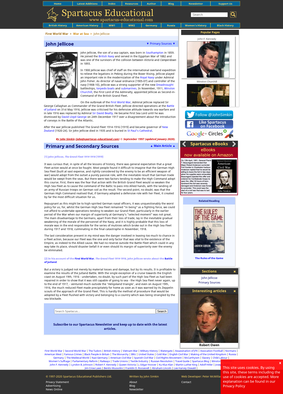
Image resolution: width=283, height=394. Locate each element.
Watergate (166, 350)
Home (57, 3)
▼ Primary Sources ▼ (160, 43)
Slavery (206, 357)
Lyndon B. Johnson (82, 364)
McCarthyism (191, 357)
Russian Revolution (162, 361)
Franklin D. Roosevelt (137, 368)
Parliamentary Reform (85, 361)
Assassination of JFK (186, 350)
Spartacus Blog (200, 361)
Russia (171, 25)
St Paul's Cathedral (139, 130)
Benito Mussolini (113, 368)
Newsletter (196, 3)
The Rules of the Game (209, 258)
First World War (121, 102)
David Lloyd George (74, 117)
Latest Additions (87, 3)
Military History (149, 350)
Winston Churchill (207, 81)
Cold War (162, 354)
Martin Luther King (186, 364)
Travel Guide (182, 361)
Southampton (154, 52)
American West (53, 354)
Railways (105, 361)
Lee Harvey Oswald (185, 368)
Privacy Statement (57, 382)
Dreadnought (164, 84)
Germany (151, 25)
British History (112, 350)
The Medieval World (77, 357)
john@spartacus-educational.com (97, 139)
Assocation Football (211, 350)
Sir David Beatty (102, 113)
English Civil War (178, 354)
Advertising (53, 385)
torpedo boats (105, 88)
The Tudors (95, 350)
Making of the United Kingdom (208, 354)
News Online (54, 389)
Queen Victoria (127, 364)
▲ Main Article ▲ (162, 146)
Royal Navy (147, 77)
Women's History (195, 25)
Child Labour (220, 357)
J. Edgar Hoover (147, 364)
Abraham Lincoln (161, 368)
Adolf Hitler (206, 364)
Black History (225, 25)
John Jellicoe (209, 278)
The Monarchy (120, 354)
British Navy (106, 56)
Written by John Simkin (144, 376)
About (133, 382)
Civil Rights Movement (169, 357)
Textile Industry (139, 361)
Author (151, 3)
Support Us (225, 3)
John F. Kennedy (207, 39)
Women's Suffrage (59, 361)
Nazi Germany (100, 357)
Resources (131, 3)
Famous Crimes (73, 354)
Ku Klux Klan (166, 364)
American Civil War (120, 357)
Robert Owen (209, 345)
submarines (128, 88)
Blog (171, 3)
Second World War (75, 350)
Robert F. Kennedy (105, 364)
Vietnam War (130, 350)
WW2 (131, 25)
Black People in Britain (97, 354)
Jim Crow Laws (93, 368)
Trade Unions (120, 361)
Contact (186, 382)
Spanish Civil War (143, 357)
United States (146, 354)
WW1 (112, 25)
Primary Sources (209, 282)
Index (112, 3)
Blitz (133, 354)
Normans (230, 350)
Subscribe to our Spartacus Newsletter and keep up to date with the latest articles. (110, 326)
